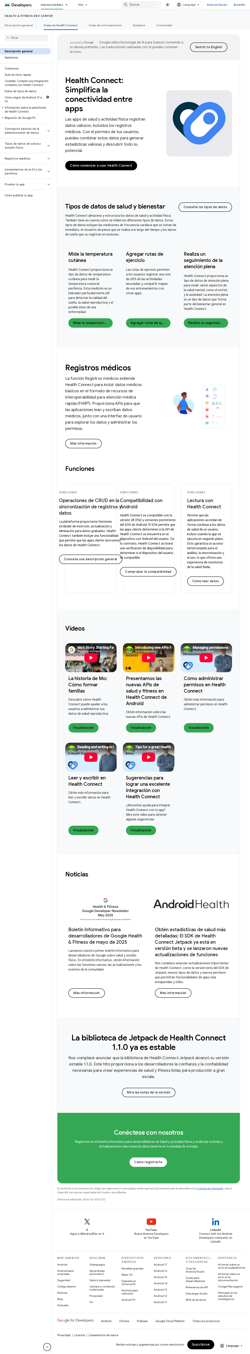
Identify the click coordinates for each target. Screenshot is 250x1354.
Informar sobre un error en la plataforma (231, 1266)
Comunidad (164, 25)
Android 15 (160, 1277)
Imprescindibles (52, 4)
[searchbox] (26, 38)
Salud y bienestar (100, 1280)
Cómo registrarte (148, 1162)
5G (91, 1302)
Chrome (124, 1321)
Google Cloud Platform (170, 1321)
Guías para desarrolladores (195, 1279)
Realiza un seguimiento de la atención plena (203, 260)
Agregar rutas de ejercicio (150, 323)
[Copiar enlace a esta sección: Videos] (90, 629)
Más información (83, 444)
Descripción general (19, 25)
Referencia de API (197, 1287)
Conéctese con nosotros (148, 1132)
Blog (60, 1299)
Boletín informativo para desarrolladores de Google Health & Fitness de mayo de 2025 (105, 936)
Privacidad (96, 1296)
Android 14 (160, 1283)
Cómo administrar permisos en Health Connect (205, 685)
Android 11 (160, 1302)
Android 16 (160, 1271)
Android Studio (217, 4)
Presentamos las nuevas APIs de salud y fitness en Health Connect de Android (146, 691)
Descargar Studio (196, 1293)
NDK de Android (196, 1300)
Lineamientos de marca (103, 1335)
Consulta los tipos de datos (205, 207)
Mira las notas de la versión (148, 1092)
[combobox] (141, 4)
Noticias (62, 1292)
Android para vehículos (129, 1292)
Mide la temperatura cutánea (93, 323)
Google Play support (230, 1286)
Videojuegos (97, 1264)
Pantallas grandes (132, 1268)
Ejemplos (139, 25)
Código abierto (66, 1286)
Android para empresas (65, 1272)
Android (62, 1264)
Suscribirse (201, 1345)
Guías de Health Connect (61, 25)
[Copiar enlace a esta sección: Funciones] (100, 469)
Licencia (79, 1335)
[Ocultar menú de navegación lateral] (47, 1347)
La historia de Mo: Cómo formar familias (87, 685)
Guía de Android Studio (195, 1270)
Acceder (239, 4)
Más (81, 4)
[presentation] (122, 206)
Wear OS (127, 1274)
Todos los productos (206, 1321)
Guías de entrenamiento (105, 25)
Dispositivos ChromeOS (128, 1282)
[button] (25, 110)
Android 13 (160, 1289)
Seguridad (63, 1280)
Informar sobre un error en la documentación (229, 1277)
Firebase (142, 1321)
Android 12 (160, 1296)
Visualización (83, 728)
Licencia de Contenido (210, 1188)
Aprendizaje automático (97, 1272)
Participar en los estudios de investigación (227, 1296)
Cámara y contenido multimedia (102, 1288)
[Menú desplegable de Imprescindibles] (68, 4)
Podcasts (62, 1305)
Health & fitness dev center (29, 16)
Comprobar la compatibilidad (148, 572)
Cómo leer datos (205, 581)
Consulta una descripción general (90, 559)
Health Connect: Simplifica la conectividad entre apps (98, 94)
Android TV (128, 1300)
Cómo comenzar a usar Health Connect (101, 166)
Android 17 (160, 1264)
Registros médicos (98, 367)
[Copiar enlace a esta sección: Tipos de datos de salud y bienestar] (170, 207)
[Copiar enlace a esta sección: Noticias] (93, 874)
